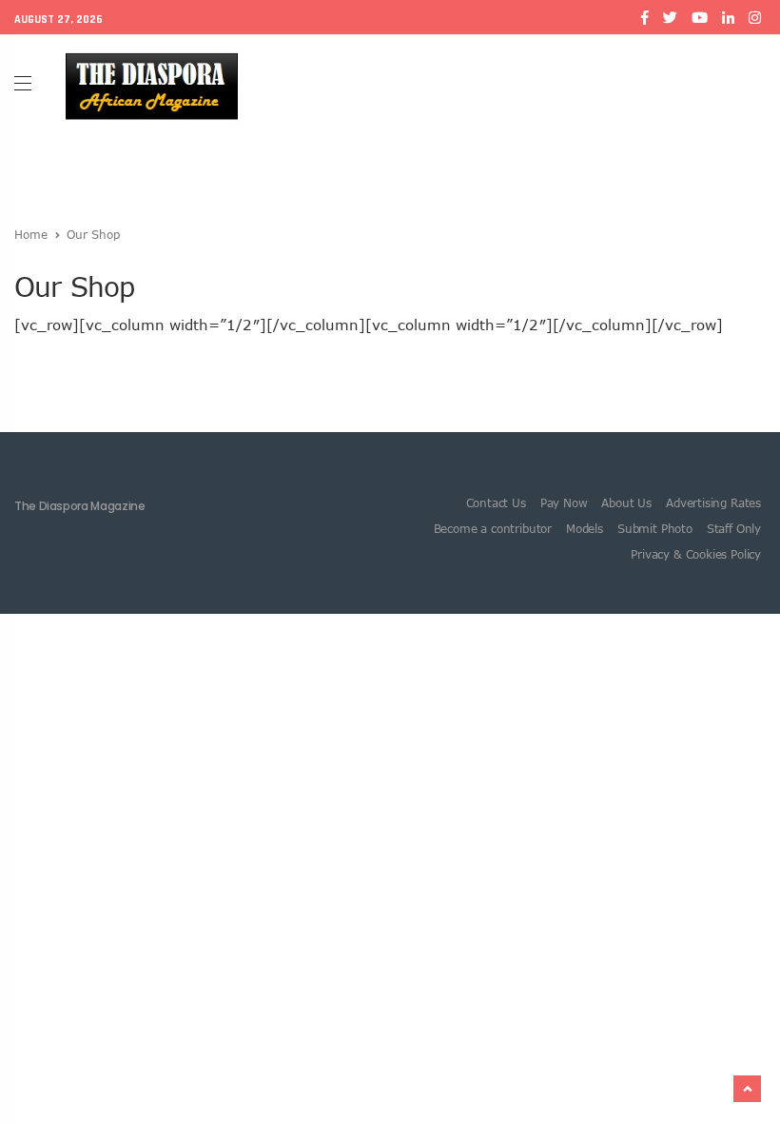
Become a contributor (493, 528)
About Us (626, 502)
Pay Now (564, 502)
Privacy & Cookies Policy (696, 554)
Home (31, 234)
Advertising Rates (713, 502)
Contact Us (496, 502)
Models (584, 528)
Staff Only (734, 528)
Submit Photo (654, 528)
